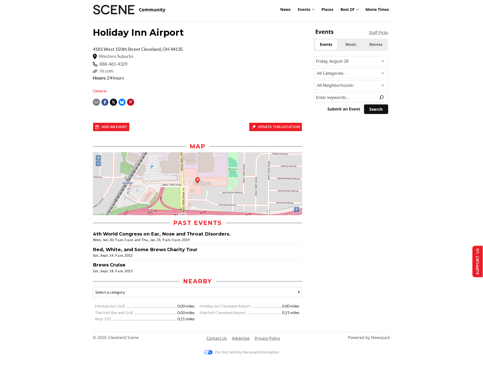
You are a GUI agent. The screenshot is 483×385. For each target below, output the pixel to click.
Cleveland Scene (123, 337)
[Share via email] (96, 101)
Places (327, 9)
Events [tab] (326, 44)
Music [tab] (350, 44)
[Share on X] (113, 101)
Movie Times (377, 9)
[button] (130, 101)
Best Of (347, 9)
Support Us (477, 261)
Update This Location (279, 127)
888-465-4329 (113, 64)
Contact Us (217, 338)
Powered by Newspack (369, 337)
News (285, 9)
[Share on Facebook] (104, 101)
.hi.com (106, 70)
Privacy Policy (267, 338)
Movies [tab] (376, 44)
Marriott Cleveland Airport (223, 312)
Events (304, 9)
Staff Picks (378, 32)
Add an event (114, 127)
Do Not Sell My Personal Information (247, 352)
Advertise (241, 338)
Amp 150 (103, 318)
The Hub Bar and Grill (114, 312)
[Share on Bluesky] (122, 101)
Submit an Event (344, 109)
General (99, 90)
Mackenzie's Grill (110, 305)
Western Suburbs (116, 56)
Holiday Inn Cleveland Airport (225, 305)
